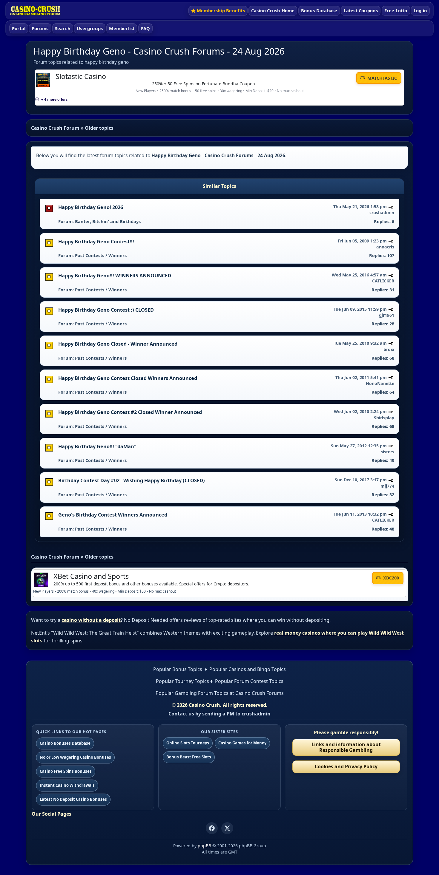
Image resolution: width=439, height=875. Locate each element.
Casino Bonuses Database (65, 743)
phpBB (204, 845)
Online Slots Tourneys (187, 743)
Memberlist (121, 28)
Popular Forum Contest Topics (249, 681)
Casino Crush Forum (55, 128)
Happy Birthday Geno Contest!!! (96, 241)
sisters (387, 451)
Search (62, 28)
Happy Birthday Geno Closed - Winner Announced (117, 344)
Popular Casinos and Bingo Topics (247, 669)
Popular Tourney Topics (182, 681)
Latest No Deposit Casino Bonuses (73, 799)
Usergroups (90, 28)
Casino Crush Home (272, 10)
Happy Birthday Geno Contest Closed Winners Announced (127, 378)
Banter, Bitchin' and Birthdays (108, 221)
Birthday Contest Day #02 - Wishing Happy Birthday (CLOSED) (131, 480)
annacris (385, 247)
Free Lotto (395, 10)
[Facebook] (212, 828)
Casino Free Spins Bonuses (66, 771)
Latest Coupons (361, 10)
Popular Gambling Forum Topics (192, 693)
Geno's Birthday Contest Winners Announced (112, 514)
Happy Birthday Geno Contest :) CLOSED (106, 310)
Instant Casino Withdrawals (67, 785)
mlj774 (387, 486)
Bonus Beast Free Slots (188, 757)
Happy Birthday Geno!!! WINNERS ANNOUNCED (114, 275)
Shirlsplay (384, 418)
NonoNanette (380, 383)
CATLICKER (383, 281)
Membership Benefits (221, 10)
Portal (18, 28)
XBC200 (390, 578)
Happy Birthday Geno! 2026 (90, 207)
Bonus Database (319, 10)
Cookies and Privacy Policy (346, 766)
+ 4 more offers (54, 99)
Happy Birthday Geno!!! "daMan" (97, 446)
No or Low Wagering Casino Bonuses (75, 757)
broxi (388, 349)
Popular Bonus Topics (177, 669)
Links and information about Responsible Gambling (346, 747)
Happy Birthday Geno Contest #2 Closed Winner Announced (130, 412)
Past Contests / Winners (101, 255)
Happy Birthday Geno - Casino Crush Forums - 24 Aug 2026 (159, 51)
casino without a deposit (91, 620)
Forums (40, 28)
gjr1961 (386, 315)
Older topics (99, 128)
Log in (420, 10)
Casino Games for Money (242, 743)
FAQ (145, 28)
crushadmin (381, 212)
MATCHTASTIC (381, 78)
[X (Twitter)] (227, 828)
